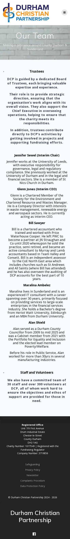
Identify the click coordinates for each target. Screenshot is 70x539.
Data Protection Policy (32, 486)
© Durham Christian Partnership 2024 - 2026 (32, 497)
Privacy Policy (32, 469)
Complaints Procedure (32, 480)
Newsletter (33, 475)
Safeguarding (32, 464)
